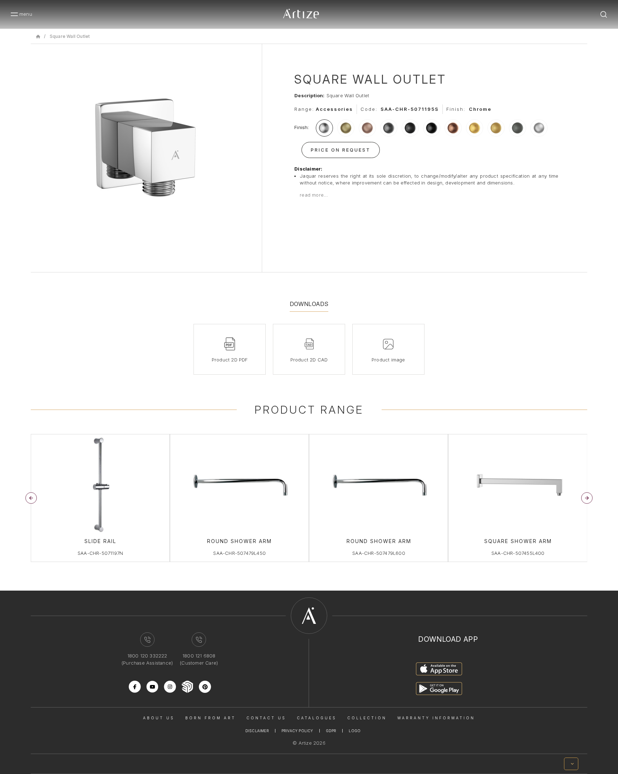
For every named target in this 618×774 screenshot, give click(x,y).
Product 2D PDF (230, 360)
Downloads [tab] (309, 304)
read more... (314, 195)
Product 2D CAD (309, 360)
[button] (587, 498)
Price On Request (341, 150)
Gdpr (331, 731)
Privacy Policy (297, 731)
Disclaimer (257, 731)
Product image (388, 360)
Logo (354, 731)
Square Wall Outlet (70, 36)
